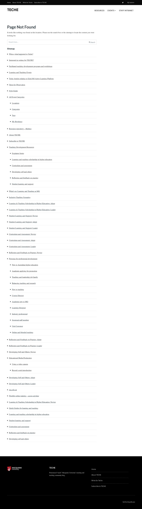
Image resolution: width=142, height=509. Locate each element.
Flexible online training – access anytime (24, 396)
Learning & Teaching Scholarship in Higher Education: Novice (32, 402)
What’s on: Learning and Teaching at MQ (24, 191)
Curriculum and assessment (22, 165)
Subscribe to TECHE (40, 2)
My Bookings (17, 121)
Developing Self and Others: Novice (22, 352)
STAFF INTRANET (126, 10)
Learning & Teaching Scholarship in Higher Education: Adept (32, 203)
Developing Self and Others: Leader (22, 383)
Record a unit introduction (21, 370)
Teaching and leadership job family (25, 277)
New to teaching (18, 289)
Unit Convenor (17, 326)
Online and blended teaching (22, 332)
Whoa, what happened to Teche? (21, 54)
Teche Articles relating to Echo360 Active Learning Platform (31, 78)
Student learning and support (22, 184)
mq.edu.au (13, 390)
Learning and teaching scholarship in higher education (32, 159)
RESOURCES (99, 10)
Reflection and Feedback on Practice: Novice (25, 252)
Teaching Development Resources (21, 147)
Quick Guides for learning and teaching (23, 408)
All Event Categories (16, 97)
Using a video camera (20, 364)
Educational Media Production (20, 358)
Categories (16, 109)
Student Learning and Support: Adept (23, 222)
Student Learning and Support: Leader (23, 228)
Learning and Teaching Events (20, 72)
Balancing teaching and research (24, 283)
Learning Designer (19, 308)
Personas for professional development (23, 258)
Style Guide (13, 91)
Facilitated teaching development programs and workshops (30, 66)
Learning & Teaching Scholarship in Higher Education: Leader (32, 209)
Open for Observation (17, 84)
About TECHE (16, 2)
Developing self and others (22, 172)
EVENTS (111, 10)
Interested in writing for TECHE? (21, 60)
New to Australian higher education (25, 265)
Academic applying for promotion (24, 271)
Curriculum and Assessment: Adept (22, 240)
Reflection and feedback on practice (25, 178)
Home (9, 2)
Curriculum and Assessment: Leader (22, 246)
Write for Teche (27, 2)
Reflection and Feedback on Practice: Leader (25, 346)
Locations (15, 103)
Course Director (18, 295)
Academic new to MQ (20, 301)
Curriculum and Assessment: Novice (22, 234)
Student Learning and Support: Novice (23, 216)
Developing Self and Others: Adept (22, 377)
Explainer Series (18, 153)
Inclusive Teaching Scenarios (19, 197)
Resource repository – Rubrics (20, 128)
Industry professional (19, 314)
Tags (13, 115)
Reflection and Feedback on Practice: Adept (25, 339)
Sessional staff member (20, 320)
